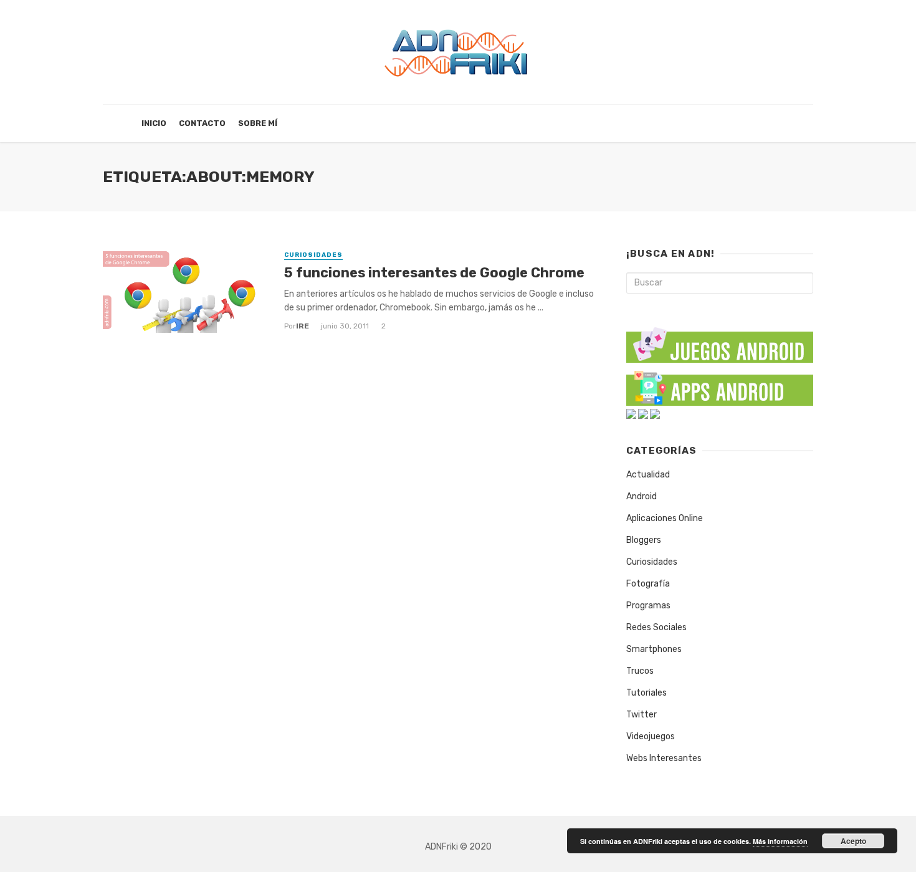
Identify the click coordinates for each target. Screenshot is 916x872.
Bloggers (643, 540)
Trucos (640, 671)
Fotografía (648, 583)
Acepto (853, 840)
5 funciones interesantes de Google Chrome (434, 272)
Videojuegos (650, 736)
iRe (302, 326)
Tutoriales (646, 693)
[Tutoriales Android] (643, 413)
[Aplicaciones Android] (719, 385)
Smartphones (654, 649)
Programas (648, 605)
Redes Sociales (656, 627)
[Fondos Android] (631, 413)
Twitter (641, 714)
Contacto (202, 123)
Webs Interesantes (664, 758)
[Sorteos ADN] (655, 413)
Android (641, 496)
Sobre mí (257, 123)
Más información (780, 841)
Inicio (153, 123)
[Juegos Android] (719, 340)
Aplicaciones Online (664, 518)
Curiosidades (313, 255)
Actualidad (648, 474)
